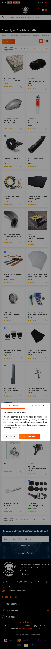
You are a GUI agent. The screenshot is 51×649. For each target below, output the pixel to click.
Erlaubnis (13, 405)
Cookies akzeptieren (29, 436)
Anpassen (10, 436)
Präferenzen (38, 405)
